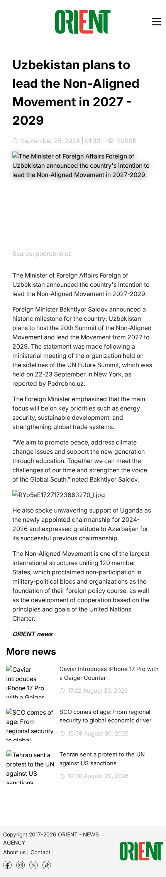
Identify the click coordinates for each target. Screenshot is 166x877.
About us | (16, 852)
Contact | (42, 852)
